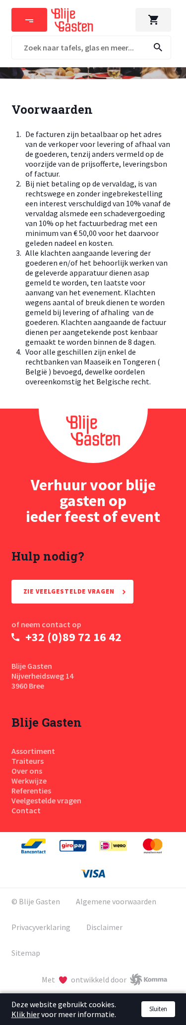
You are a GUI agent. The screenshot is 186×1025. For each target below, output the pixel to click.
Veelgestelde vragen (46, 800)
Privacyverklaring (40, 927)
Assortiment (33, 751)
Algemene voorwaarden (116, 901)
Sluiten (158, 1009)
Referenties (31, 790)
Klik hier (25, 1014)
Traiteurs (27, 761)
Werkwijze (29, 781)
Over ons (26, 771)
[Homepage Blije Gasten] (93, 436)
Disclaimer (104, 927)
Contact (26, 810)
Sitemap (25, 953)
